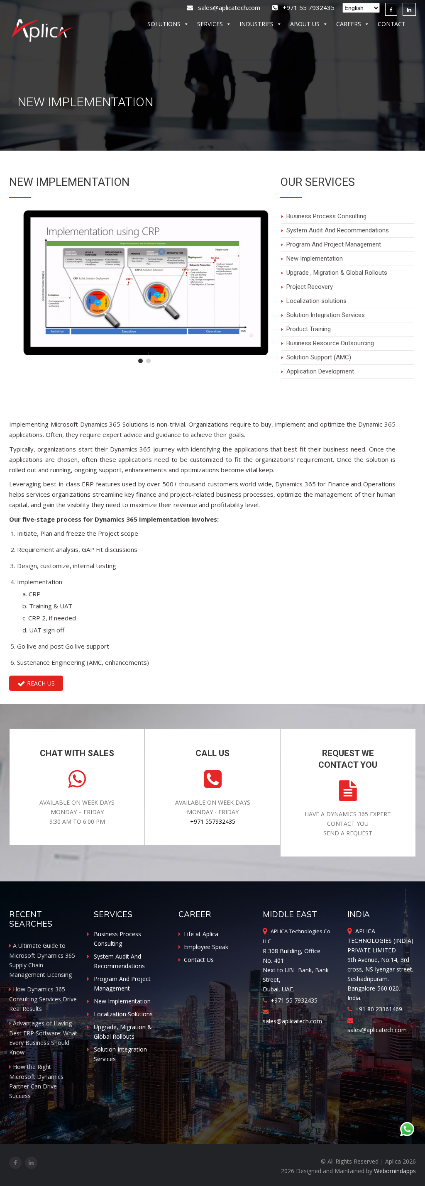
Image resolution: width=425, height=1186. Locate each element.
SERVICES (210, 24)
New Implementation (314, 258)
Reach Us (40, 683)
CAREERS (348, 24)
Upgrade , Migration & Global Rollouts (336, 272)
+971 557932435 (212, 821)
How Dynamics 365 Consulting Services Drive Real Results (43, 999)
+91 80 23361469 (377, 1009)
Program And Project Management (333, 244)
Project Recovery (309, 286)
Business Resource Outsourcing (330, 343)
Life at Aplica (201, 934)
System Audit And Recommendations (337, 230)
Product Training (308, 329)
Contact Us (199, 960)
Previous (17, 295)
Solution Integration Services (325, 315)
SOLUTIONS (164, 24)
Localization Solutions (123, 1014)
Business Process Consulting (326, 216)
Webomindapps (395, 1171)
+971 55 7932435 (292, 1000)
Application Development (320, 371)
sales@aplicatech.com (227, 7)
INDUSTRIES (256, 24)
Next (272, 295)
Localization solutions (316, 301)
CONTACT (391, 24)
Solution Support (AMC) (318, 357)
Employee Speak (206, 947)
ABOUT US (305, 24)
